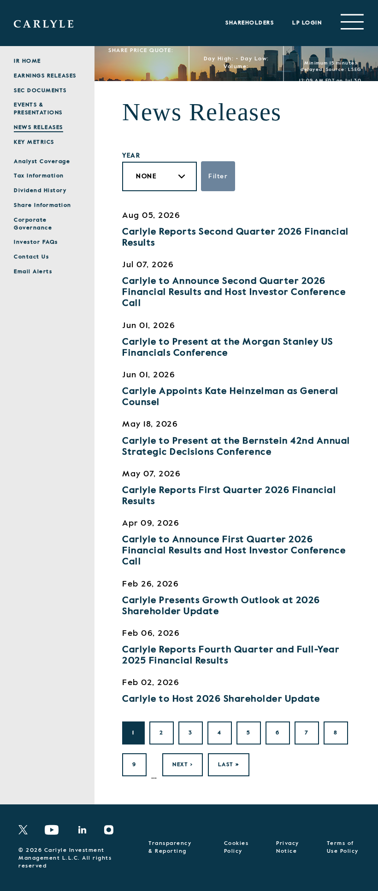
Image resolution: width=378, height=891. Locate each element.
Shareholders (249, 23)
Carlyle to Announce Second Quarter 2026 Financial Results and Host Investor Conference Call (234, 292)
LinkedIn (85, 829)
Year (131, 155)
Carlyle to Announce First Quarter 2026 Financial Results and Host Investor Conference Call (234, 551)
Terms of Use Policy (343, 847)
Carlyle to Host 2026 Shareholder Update (221, 699)
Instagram (112, 829)
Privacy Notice (287, 847)
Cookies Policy (236, 847)
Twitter (25, 829)
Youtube (52, 830)
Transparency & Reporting (169, 847)
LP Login (307, 23)
